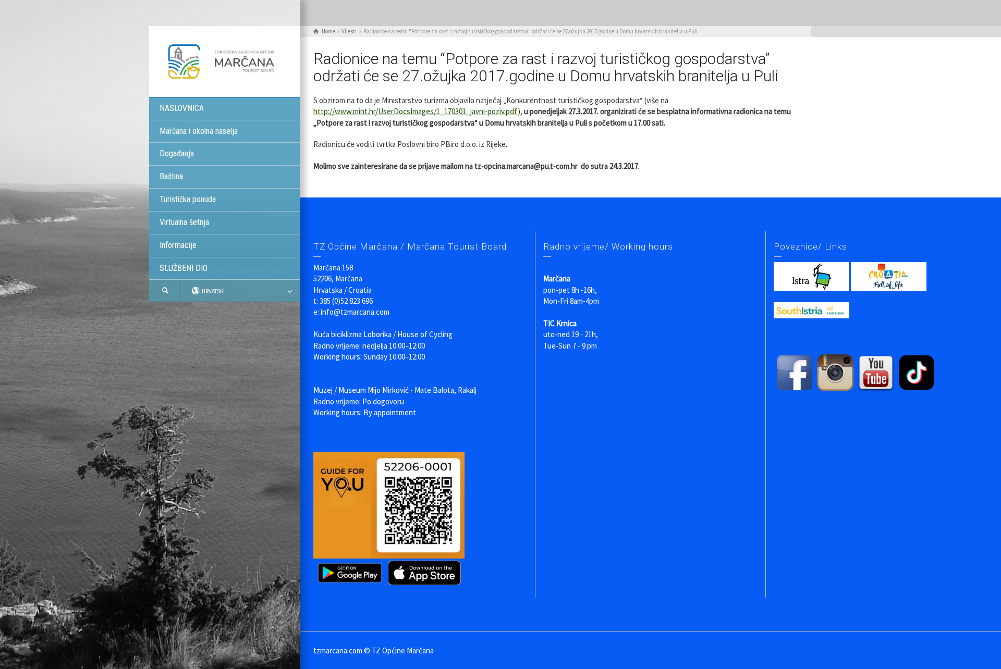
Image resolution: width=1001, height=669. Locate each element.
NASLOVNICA (182, 108)
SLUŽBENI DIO (183, 268)
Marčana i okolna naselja (199, 131)
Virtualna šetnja (184, 222)
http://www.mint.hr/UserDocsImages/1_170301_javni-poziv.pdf (415, 111)
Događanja (177, 153)
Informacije (178, 245)
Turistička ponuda (188, 199)
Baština (171, 176)
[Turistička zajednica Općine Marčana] (225, 61)
